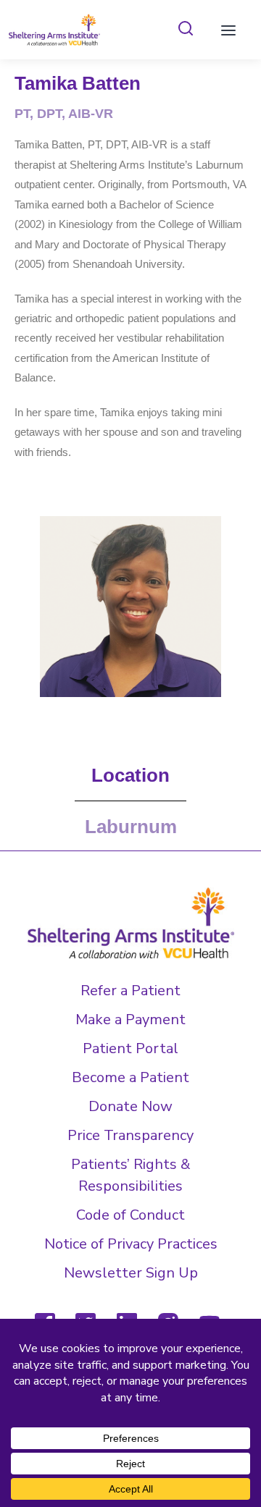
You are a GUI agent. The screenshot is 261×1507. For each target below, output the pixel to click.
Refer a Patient (130, 990)
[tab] (185, 29)
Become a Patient (130, 1077)
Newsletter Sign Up (131, 1273)
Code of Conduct (130, 1215)
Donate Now (130, 1106)
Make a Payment (130, 1019)
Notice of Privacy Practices (131, 1244)
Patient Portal (130, 1048)
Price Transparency (130, 1135)
